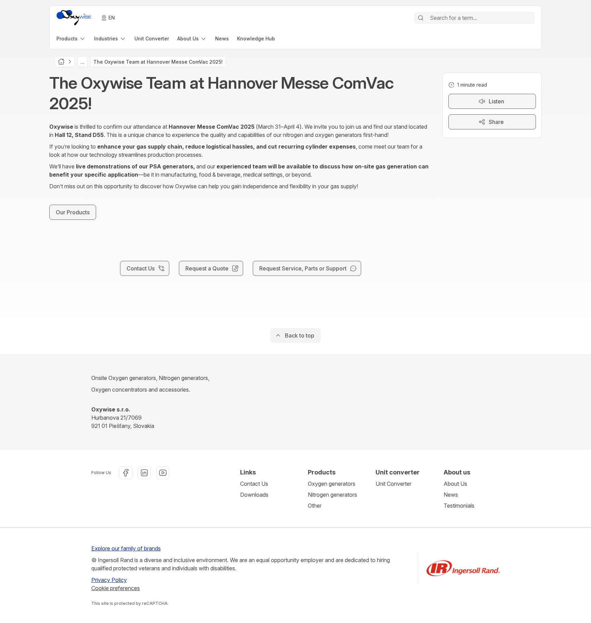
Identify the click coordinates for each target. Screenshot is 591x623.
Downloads (254, 494)
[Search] (421, 18)
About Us (455, 483)
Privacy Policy (109, 579)
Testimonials (459, 505)
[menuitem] (71, 38)
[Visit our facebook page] (125, 472)
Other (314, 505)
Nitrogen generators (332, 494)
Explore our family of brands (126, 548)
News (451, 494)
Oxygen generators (331, 483)
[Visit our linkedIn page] (144, 472)
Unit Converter (393, 483)
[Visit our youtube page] (162, 472)
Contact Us (254, 483)
